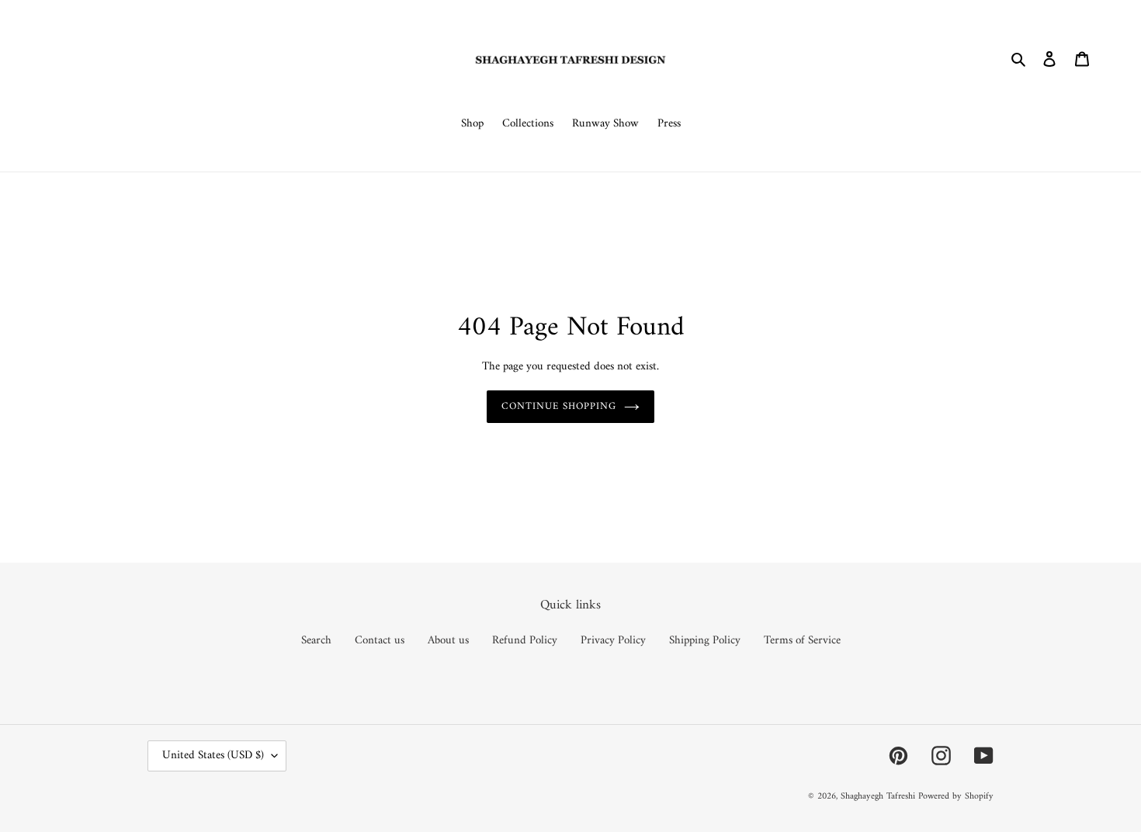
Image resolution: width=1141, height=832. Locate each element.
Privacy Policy (613, 640)
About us (448, 640)
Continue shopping (559, 406)
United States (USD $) (213, 755)
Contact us (379, 640)
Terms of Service (802, 640)
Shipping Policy (704, 640)
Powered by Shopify (956, 797)
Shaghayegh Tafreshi (878, 797)
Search (316, 640)
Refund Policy (524, 640)
